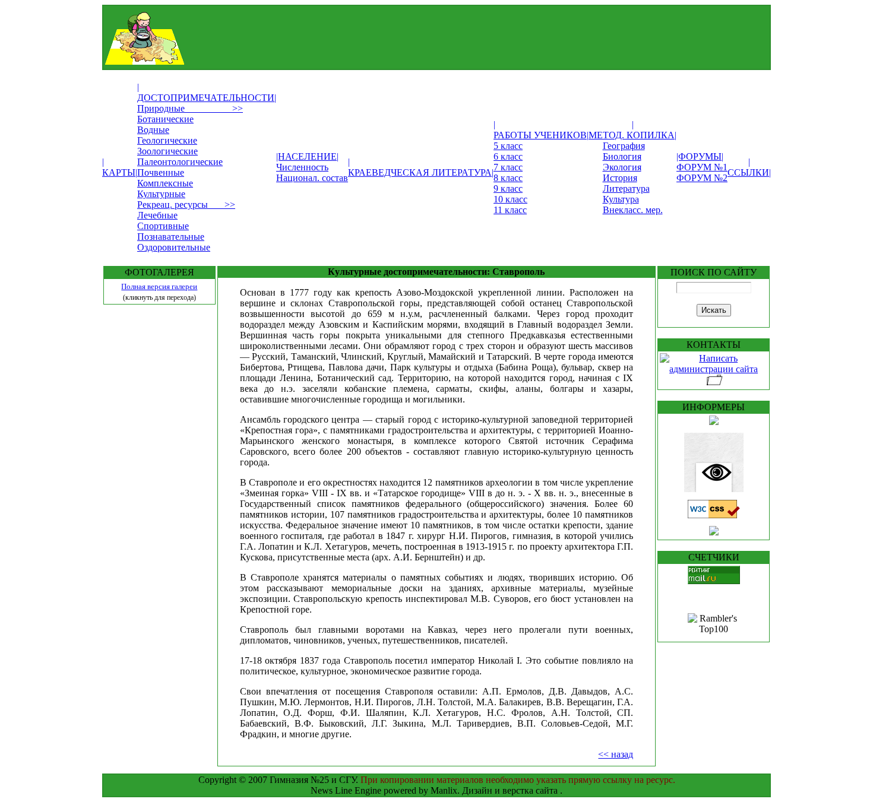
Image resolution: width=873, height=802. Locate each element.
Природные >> (190, 108)
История (620, 178)
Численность (302, 167)
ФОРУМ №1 (702, 167)
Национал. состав (312, 178)
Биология (622, 156)
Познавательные (170, 237)
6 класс (508, 156)
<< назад (615, 754)
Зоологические (167, 151)
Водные (153, 130)
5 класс (508, 146)
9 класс (508, 188)
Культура (621, 199)
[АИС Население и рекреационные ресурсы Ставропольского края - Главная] (406, 61)
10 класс (510, 199)
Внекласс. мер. (633, 210)
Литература (626, 188)
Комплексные (165, 183)
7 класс (508, 167)
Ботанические (165, 119)
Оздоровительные (173, 247)
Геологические (167, 140)
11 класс (510, 210)
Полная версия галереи (159, 286)
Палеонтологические (180, 162)
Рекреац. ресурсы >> (186, 204)
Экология (622, 167)
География (624, 146)
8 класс (508, 178)
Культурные (161, 194)
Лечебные (157, 215)
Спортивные (163, 226)
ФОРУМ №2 (702, 178)
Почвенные (160, 172)
